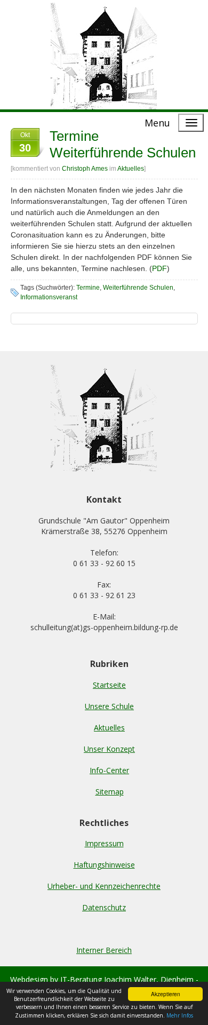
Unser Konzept (109, 749)
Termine (88, 287)
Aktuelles (130, 168)
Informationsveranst (48, 297)
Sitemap (109, 791)
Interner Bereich (104, 950)
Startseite (109, 685)
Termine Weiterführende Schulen (123, 144)
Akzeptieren (165, 994)
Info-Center (109, 770)
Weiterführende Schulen (138, 287)
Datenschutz (104, 907)
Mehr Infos (179, 1015)
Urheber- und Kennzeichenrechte (104, 886)
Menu (157, 122)
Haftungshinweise (104, 865)
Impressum (104, 843)
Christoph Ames (85, 168)
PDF (159, 268)
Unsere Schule (109, 706)
